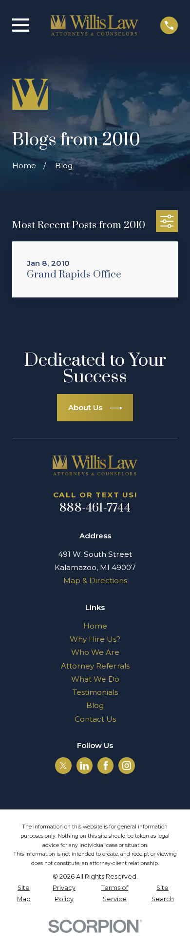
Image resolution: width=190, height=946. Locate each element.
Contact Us (95, 719)
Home (95, 626)
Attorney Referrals (95, 665)
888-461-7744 (95, 507)
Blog (95, 705)
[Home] (94, 25)
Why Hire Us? (95, 639)
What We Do (95, 679)
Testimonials (95, 692)
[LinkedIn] (84, 765)
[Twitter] (63, 765)
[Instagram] (126, 765)
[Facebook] (105, 765)
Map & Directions (95, 580)
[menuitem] (23, 894)
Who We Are (95, 652)
